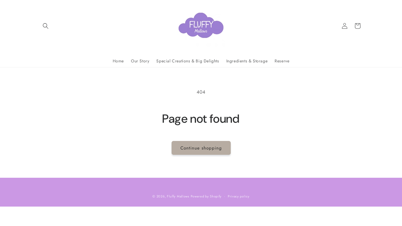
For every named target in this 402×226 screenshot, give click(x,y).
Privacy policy (239, 196)
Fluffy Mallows (178, 196)
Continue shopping (201, 148)
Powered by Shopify (206, 196)
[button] (45, 25)
